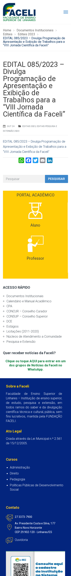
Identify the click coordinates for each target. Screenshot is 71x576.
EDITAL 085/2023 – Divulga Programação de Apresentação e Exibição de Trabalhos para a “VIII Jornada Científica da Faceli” (34, 146)
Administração (20, 467)
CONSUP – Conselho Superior (27, 316)
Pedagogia (17, 479)
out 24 (10, 126)
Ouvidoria (21, 540)
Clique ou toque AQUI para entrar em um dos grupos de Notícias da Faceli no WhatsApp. (36, 365)
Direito (14, 473)
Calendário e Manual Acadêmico (29, 301)
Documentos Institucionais (25, 296)
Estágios (13, 326)
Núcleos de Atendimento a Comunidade (34, 336)
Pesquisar (56, 179)
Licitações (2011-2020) (23, 331)
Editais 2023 (29, 126)
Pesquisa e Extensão (21, 342)
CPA (9, 306)
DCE (9, 321)
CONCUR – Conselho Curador (27, 311)
